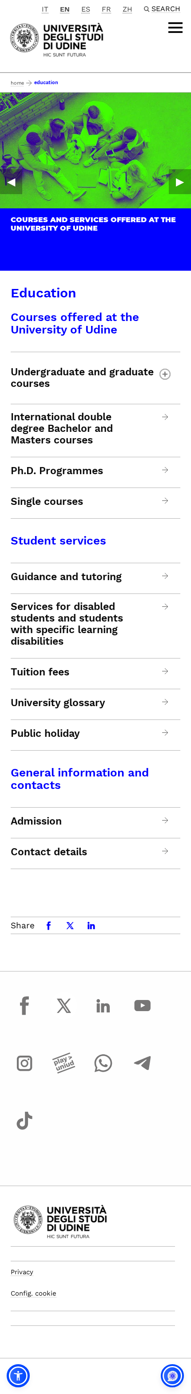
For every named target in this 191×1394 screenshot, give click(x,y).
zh (127, 9)
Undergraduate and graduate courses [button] (82, 378)
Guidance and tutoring (66, 577)
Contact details (49, 852)
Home (17, 83)
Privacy (22, 1272)
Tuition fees (40, 672)
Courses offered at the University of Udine (75, 323)
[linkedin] (103, 1014)
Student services (58, 540)
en (65, 9)
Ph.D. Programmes (57, 471)
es (85, 9)
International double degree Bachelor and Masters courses (62, 428)
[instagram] (24, 1071)
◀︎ (11, 181)
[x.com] (64, 1014)
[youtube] (142, 1014)
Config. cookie (33, 1293)
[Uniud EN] (56, 39)
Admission (36, 821)
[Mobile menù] (175, 27)
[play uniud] (64, 1071)
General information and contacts (80, 779)
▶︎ (180, 181)
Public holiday (45, 734)
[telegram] (142, 1071)
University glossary (58, 703)
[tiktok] (24, 1129)
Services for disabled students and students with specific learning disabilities (67, 624)
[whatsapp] (103, 1071)
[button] (18, 1375)
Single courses (47, 502)
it (45, 9)
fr (106, 9)
